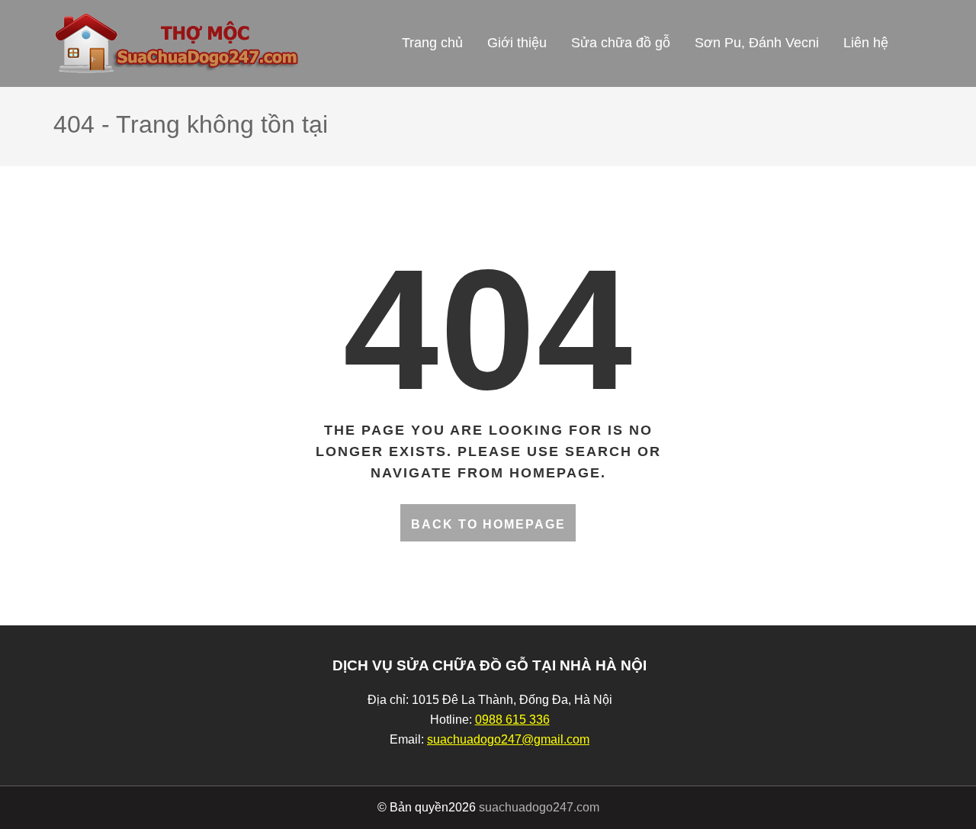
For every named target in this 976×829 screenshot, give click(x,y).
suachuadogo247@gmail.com (508, 739)
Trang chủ (432, 42)
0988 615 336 (512, 719)
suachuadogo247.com (539, 807)
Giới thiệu (517, 42)
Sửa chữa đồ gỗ (620, 42)
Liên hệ (865, 42)
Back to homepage (488, 524)
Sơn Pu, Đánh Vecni (757, 42)
